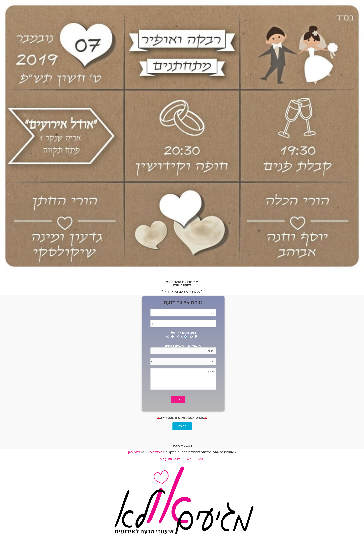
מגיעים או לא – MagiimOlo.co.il (182, 459)
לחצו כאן (134, 452)
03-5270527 (154, 452)
